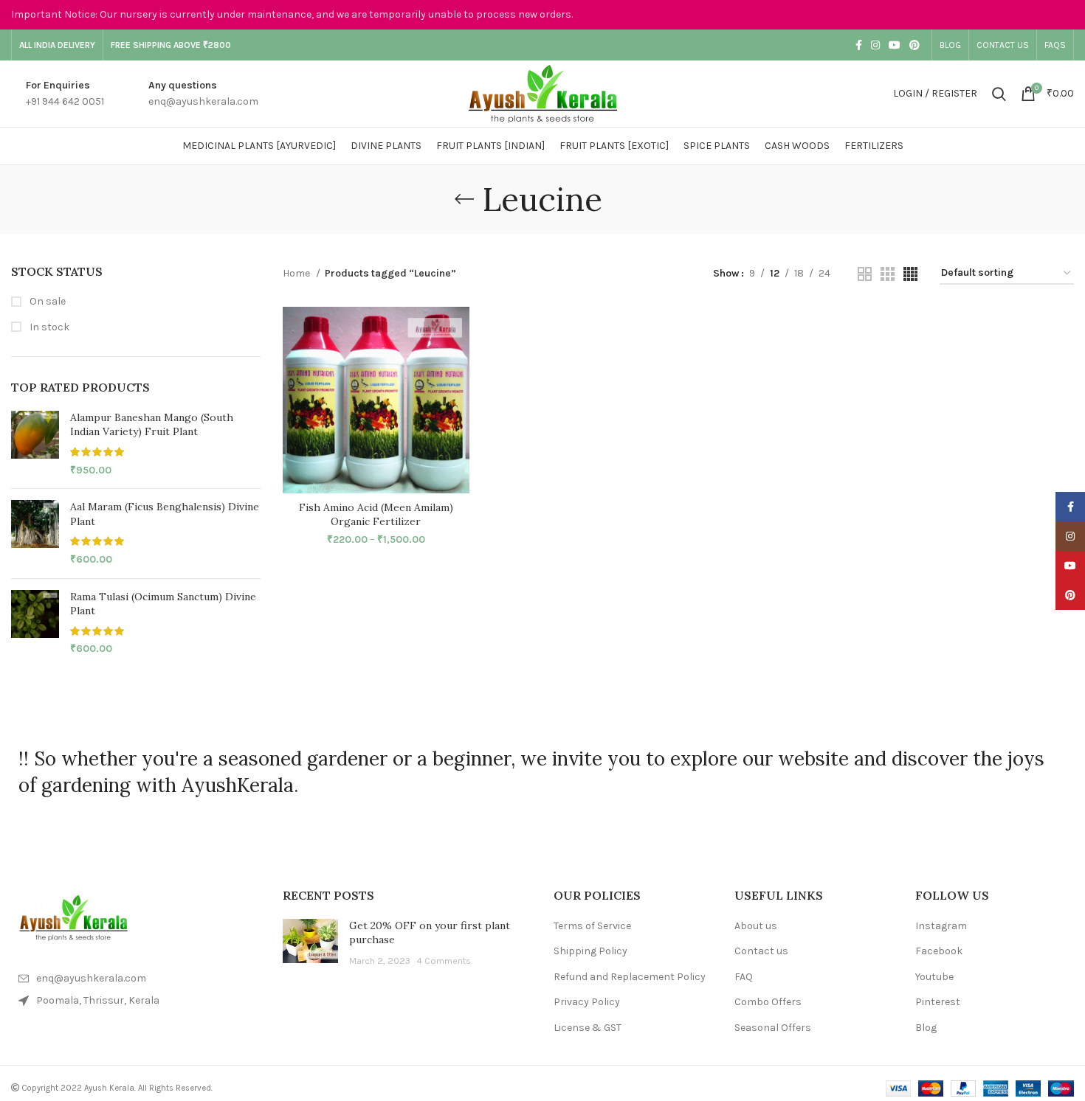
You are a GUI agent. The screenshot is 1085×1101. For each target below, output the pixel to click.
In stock (48, 327)
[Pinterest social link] (914, 45)
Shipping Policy (590, 951)
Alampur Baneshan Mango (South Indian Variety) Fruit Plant (151, 425)
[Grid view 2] (865, 274)
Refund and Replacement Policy (630, 976)
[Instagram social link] (875, 45)
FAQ (743, 976)
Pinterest (937, 1002)
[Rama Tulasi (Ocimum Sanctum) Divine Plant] (35, 623)
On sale (46, 301)
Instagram (941, 926)
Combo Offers (768, 1002)
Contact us (761, 951)
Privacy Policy (587, 1002)
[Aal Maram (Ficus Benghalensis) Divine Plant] (35, 533)
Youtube (934, 976)
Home (297, 273)
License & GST (587, 1027)
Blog (926, 1027)
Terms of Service (592, 926)
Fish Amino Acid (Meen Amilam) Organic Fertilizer (376, 515)
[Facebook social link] (859, 45)
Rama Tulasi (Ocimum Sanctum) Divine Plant (163, 604)
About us (755, 926)
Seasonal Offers (772, 1027)
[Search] (999, 93)
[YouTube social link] (894, 45)
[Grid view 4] (910, 274)
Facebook (938, 951)
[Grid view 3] (888, 274)
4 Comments (443, 960)
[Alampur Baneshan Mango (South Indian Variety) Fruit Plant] (35, 444)
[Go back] (464, 199)
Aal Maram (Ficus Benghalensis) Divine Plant (164, 514)
